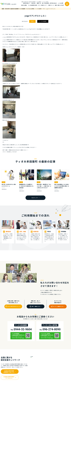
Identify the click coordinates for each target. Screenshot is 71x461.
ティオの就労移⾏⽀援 (32, 5)
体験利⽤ (35, 231)
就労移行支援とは (26, 3)
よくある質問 (60, 3)
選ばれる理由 (24, 5)
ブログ (32, 21)
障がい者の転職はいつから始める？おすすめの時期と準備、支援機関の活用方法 (61, 186)
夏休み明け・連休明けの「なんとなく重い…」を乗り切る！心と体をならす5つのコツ (44, 186)
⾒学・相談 (22, 231)
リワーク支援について (42, 5)
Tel (21, 329)
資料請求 (8, 231)
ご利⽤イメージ (51, 5)
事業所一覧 (39, 3)
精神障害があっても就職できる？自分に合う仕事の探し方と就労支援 (26, 186)
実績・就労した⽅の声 (59, 5)
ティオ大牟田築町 (43, 21)
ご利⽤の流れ (33, 3)
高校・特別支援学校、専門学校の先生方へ (49, 3)
